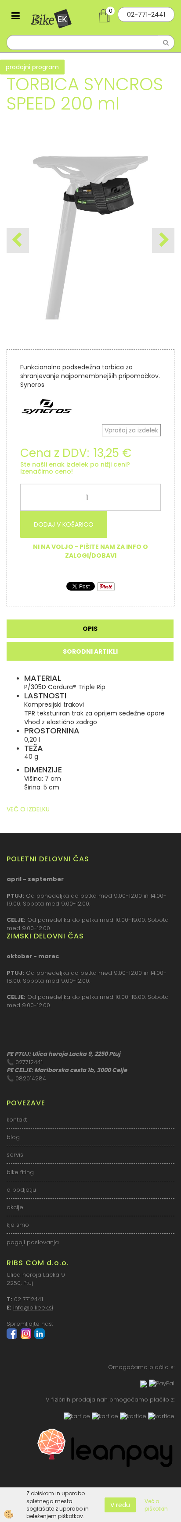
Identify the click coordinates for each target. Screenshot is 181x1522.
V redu (120, 1505)
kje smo (18, 1225)
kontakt (17, 1119)
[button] (163, 240)
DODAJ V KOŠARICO (64, 524)
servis (15, 1154)
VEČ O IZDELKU (28, 809)
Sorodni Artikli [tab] (90, 651)
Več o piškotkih (156, 1504)
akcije (15, 1207)
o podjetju (21, 1190)
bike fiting (20, 1172)
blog (13, 1137)
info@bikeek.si (33, 1307)
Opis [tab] (90, 628)
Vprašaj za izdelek (131, 430)
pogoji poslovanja (33, 1242)
